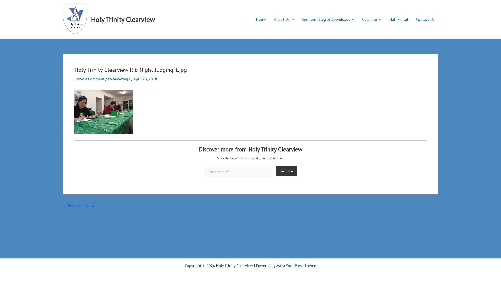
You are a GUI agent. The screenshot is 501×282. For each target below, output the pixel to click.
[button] (292, 19)
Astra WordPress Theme (296, 265)
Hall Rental (398, 19)
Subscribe (287, 171)
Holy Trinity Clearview (123, 19)
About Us (282, 19)
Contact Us (425, 19)
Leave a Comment (89, 78)
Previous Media (78, 205)
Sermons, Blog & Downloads (326, 19)
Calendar (369, 19)
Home (261, 19)
